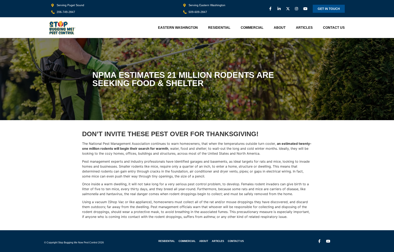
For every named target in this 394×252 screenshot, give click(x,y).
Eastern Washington (178, 27)
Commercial (252, 27)
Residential (219, 27)
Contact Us (334, 27)
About (280, 27)
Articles (304, 27)
